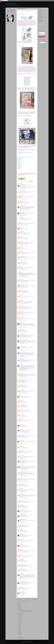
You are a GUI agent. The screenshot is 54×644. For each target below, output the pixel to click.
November (20, 609)
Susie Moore (19, 169)
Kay (20, 236)
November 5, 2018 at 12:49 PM (23, 276)
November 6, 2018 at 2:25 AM (23, 491)
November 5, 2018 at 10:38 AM (23, 219)
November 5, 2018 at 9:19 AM (23, 188)
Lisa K (20, 195)
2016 (19, 625)
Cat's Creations (10, 4)
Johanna (20, 440)
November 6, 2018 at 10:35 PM (23, 571)
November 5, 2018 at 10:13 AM (23, 203)
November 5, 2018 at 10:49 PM (23, 481)
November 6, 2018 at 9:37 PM (23, 566)
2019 (19, 607)
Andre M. (20, 573)
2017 (19, 624)
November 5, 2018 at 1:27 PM (23, 314)
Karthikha (20, 559)
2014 (19, 627)
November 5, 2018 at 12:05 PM (23, 269)
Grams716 (20, 329)
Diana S (20, 222)
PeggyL (20, 251)
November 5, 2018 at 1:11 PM (23, 287)
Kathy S (20, 500)
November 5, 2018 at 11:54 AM (23, 253)
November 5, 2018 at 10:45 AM (23, 224)
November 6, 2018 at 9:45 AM (23, 531)
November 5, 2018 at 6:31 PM (23, 402)
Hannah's (19, 42)
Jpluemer (20, 414)
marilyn (20, 529)
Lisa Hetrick (19, 164)
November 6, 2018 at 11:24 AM (23, 536)
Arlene (20, 549)
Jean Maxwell (21, 190)
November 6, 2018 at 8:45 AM (23, 516)
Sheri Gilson (19, 168)
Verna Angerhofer (21, 346)
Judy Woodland (21, 334)
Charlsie (20, 450)
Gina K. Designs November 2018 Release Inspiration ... (26, 610)
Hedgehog (20, 311)
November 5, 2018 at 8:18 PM (23, 432)
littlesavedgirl (21, 587)
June (20, 617)
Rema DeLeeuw (19, 167)
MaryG (20, 279)
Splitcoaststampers (9, 23)
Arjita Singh (39, 13)
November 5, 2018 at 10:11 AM (23, 198)
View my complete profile (21, 638)
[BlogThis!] (30, 181)
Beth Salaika (40, 14)
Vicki (20, 322)
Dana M (20, 373)
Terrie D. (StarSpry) (22, 581)
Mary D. (20, 478)
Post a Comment (21, 595)
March (20, 620)
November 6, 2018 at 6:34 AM (23, 507)
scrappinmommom (22, 256)
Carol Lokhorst (21, 564)
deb (20, 409)
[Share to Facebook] (32, 181)
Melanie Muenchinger (20, 165)
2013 (19, 628)
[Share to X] (31, 181)
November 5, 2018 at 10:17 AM (23, 209)
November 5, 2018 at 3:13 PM (23, 349)
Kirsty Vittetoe (21, 534)
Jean (20, 544)
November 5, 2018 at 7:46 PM (23, 416)
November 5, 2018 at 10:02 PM (23, 469)
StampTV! (24, 25)
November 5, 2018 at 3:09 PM (23, 337)
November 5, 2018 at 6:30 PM (23, 397)
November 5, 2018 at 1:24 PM (23, 303)
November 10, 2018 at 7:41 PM (23, 589)
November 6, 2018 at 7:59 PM (23, 561)
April (19, 619)
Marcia (20, 241)
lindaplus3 (20, 284)
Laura (20, 465)
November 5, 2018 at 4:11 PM (23, 382)
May (19, 618)
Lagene (20, 429)
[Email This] (29, 181)
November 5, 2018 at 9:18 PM (23, 457)
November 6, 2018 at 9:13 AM (23, 522)
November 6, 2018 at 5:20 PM (23, 546)
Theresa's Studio (21, 290)
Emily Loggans (19, 162)
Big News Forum (20, 25)
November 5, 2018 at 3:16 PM (23, 356)
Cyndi (20, 300)
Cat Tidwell (20, 637)
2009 (19, 633)
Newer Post (20, 599)
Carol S (20, 266)
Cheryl (20, 488)
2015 (19, 626)
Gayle (20, 395)
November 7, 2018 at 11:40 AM (23, 584)
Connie (20, 364)
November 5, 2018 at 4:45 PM (23, 387)
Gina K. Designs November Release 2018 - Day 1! (25, 611)
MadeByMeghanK (22, 519)
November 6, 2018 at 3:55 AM (23, 502)
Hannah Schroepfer (41, 17)
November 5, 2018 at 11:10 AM (23, 229)
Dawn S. (20, 424)
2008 (19, 634)
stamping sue (21, 184)
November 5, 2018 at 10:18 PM (23, 475)
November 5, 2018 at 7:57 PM (23, 426)
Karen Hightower (20, 163)
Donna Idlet (19, 161)
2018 (19, 608)
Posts (40, 32)
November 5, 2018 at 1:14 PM (23, 292)
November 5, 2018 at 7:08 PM (23, 411)
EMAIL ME (39, 8)
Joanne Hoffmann (22, 379)
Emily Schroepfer (40, 16)
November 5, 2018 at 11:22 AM (23, 244)
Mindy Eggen (19, 166)
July (19, 616)
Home (27, 599)
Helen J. (20, 455)
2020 (19, 606)
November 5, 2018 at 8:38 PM (23, 443)
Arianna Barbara (21, 514)
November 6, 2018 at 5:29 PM (23, 552)
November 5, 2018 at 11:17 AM (23, 238)
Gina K (39, 12)
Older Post (34, 599)
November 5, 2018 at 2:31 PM (23, 327)
